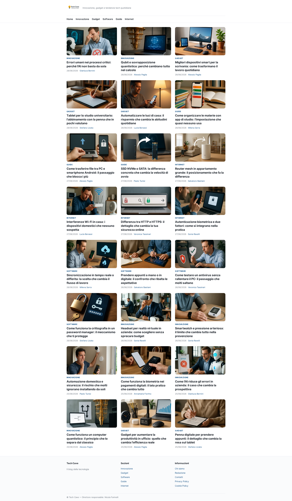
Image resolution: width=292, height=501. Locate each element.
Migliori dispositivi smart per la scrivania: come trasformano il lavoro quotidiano (196, 66)
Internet (129, 19)
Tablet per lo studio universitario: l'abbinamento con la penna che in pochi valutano (90, 119)
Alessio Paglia (140, 74)
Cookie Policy (181, 485)
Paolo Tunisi (139, 181)
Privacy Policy (182, 481)
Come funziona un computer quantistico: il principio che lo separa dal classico (87, 438)
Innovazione (82, 19)
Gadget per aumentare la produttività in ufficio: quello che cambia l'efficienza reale (143, 438)
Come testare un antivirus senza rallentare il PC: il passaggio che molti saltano (197, 279)
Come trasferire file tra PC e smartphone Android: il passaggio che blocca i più (90, 172)
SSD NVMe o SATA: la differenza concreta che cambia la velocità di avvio (144, 172)
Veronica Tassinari (142, 234)
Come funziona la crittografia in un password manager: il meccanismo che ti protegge (91, 332)
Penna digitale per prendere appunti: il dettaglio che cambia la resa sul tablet (198, 438)
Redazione (180, 473)
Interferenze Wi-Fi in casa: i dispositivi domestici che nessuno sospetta (90, 225)
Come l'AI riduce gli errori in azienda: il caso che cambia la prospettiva (195, 385)
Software (108, 19)
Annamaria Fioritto (142, 394)
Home (70, 19)
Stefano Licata (86, 128)
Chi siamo (179, 468)
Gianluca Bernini (87, 70)
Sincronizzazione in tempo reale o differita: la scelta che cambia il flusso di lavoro (90, 279)
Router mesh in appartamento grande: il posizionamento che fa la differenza (199, 172)
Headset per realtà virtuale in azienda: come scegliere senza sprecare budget (142, 332)
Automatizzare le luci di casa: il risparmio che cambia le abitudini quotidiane (144, 119)
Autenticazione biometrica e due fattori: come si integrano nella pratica (197, 225)
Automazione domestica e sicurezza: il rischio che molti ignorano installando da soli (87, 385)
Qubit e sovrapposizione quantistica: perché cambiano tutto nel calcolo (145, 66)
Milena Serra (194, 128)
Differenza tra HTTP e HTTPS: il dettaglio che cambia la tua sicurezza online (142, 225)
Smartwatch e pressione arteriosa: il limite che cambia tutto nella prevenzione (199, 332)
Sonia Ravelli (194, 234)
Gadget (96, 19)
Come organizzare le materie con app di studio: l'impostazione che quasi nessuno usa (198, 119)
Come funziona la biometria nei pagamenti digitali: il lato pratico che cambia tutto (143, 385)
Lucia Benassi (140, 128)
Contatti (179, 477)
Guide (119, 19)
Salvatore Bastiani (196, 181)
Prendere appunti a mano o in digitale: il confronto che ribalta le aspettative (144, 279)
